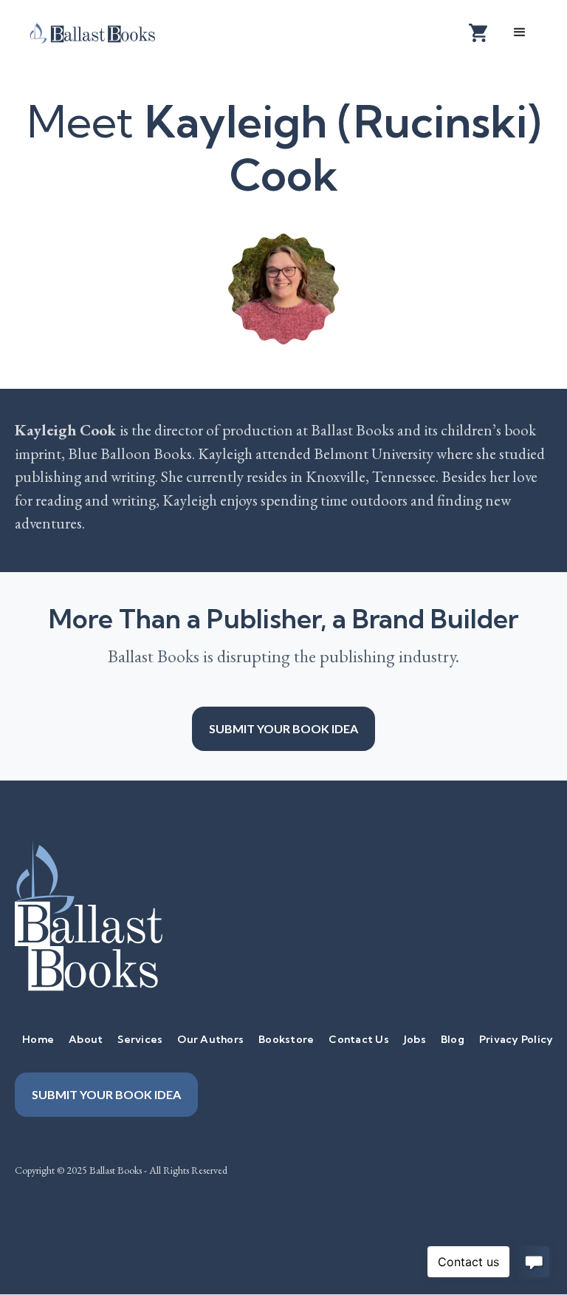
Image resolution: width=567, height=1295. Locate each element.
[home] (103, 32)
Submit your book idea (283, 728)
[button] (519, 32)
